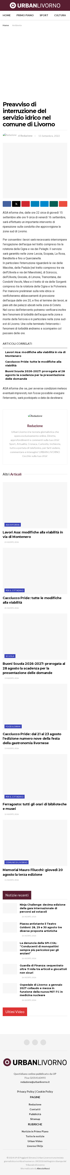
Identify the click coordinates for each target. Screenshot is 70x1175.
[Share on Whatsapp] (54, 204)
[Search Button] (65, 5)
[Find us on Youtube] (43, 1042)
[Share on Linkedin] (35, 204)
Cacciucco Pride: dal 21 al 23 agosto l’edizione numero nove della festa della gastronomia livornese (32, 738)
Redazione (26, 135)
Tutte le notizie (35, 1136)
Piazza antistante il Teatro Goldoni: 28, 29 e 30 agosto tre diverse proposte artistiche (41, 927)
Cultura (60, 15)
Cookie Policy (44, 1091)
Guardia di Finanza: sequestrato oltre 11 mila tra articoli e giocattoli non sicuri (43, 969)
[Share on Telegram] (44, 204)
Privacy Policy (25, 1091)
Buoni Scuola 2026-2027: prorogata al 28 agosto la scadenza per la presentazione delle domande (35, 374)
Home (7, 15)
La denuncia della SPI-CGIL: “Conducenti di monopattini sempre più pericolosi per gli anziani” (39, 948)
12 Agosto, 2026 (11, 814)
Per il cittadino (14, 590)
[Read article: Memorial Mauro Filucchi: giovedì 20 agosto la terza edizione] (35, 843)
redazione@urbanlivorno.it (35, 1081)
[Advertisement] (35, 64)
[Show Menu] (4, 5)
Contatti (35, 1109)
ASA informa (13, 525)
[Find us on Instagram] (35, 1042)
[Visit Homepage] (35, 5)
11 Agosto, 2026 (11, 880)
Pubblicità (35, 1114)
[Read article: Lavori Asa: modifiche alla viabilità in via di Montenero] (35, 505)
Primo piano (25, 15)
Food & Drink (13, 726)
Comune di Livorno (16, 862)
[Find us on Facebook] (27, 1042)
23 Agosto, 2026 (11, 542)
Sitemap (35, 1118)
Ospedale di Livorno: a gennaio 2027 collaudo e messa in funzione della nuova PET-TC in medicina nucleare (41, 990)
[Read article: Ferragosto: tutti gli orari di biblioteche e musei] (35, 777)
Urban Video (35, 1141)
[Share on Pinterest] (25, 204)
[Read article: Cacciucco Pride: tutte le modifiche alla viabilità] (35, 571)
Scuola (10, 656)
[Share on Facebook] (7, 204)
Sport (44, 15)
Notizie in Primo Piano (35, 1131)
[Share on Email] (63, 204)
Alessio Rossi (43, 1168)
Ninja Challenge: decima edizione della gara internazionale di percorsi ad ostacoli (43, 908)
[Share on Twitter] (16, 204)
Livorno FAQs (35, 1145)
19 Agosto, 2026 (11, 678)
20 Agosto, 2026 (11, 608)
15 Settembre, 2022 (49, 135)
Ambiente (17, 25)
